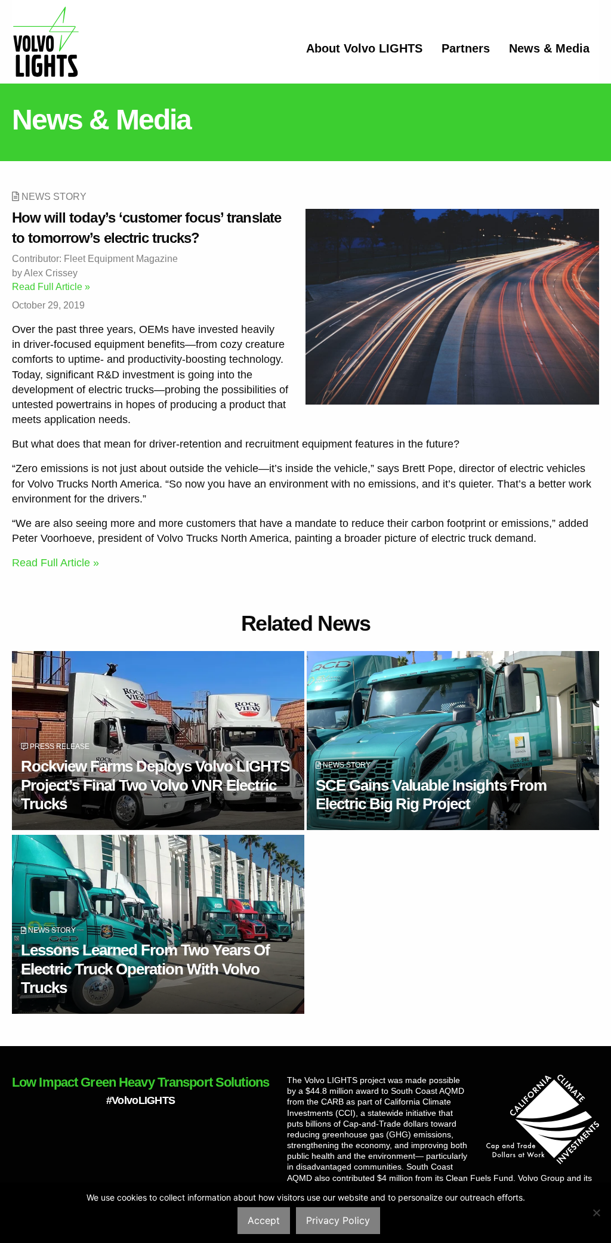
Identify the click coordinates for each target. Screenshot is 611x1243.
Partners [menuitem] (466, 48)
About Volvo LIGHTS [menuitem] (364, 48)
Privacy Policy (338, 1220)
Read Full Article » (51, 287)
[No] (596, 1213)
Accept (264, 1220)
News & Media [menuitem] (549, 48)
